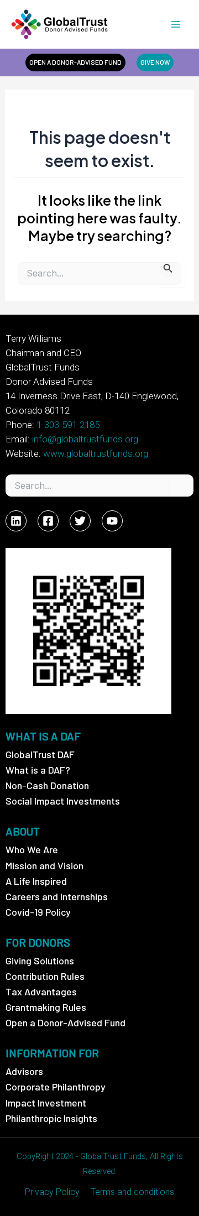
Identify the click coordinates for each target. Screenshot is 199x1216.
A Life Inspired (36, 881)
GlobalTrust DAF (40, 754)
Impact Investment (46, 1103)
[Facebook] (48, 520)
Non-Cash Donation (47, 785)
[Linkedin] (16, 520)
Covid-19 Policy (38, 912)
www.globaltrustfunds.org (95, 453)
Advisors (24, 1071)
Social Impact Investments (63, 801)
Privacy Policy (52, 1192)
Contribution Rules (45, 976)
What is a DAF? (38, 770)
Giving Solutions (40, 960)
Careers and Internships (57, 896)
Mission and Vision (44, 865)
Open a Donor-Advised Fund (65, 1022)
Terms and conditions (132, 1192)
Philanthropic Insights (51, 1118)
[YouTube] (112, 520)
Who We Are (32, 849)
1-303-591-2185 (68, 424)
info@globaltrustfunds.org (85, 439)
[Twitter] (80, 520)
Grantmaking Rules (46, 1007)
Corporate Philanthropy (56, 1087)
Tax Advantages (41, 991)
